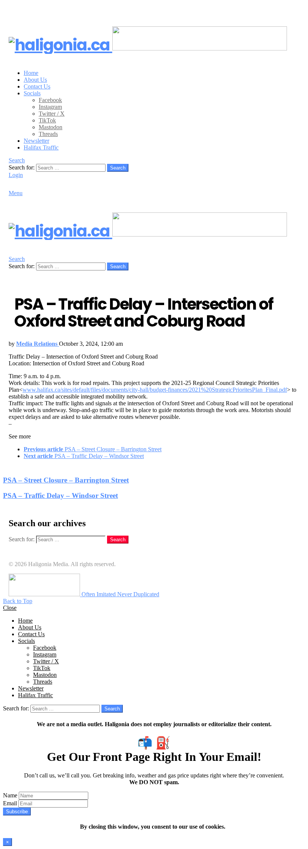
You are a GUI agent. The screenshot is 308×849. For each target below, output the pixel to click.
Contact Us (37, 86)
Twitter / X (52, 113)
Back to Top (17, 601)
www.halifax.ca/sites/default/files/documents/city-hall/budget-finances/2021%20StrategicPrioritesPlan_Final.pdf (155, 389)
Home (31, 73)
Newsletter (36, 140)
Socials (32, 93)
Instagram (50, 107)
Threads (48, 134)
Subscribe (17, 811)
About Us (35, 79)
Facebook (50, 100)
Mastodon (50, 127)
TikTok (47, 120)
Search (117, 168)
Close (10, 608)
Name (10, 795)
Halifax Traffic (41, 147)
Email (10, 803)
